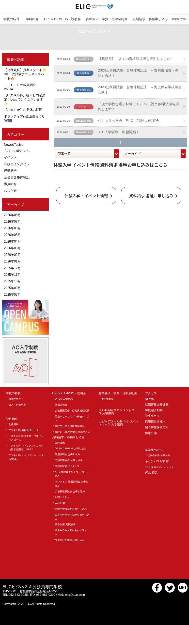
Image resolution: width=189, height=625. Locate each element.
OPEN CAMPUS (64, 398)
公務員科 (13, 424)
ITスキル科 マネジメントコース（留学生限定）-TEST (26, 447)
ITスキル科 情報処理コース (24, 430)
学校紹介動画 (154, 410)
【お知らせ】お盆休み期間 (23, 110)
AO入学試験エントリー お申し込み (72, 474)
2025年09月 (12, 288)
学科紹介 (12, 419)
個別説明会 (61, 404)
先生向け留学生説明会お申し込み (72, 516)
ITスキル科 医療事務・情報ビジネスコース (26, 438)
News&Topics (13, 144)
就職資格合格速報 (157, 404)
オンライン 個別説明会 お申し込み (71, 483)
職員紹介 (10, 184)
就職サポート (16, 398)
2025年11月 (12, 274)
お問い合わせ (62, 497)
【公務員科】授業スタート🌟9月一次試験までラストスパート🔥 (25, 74)
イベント (10, 157)
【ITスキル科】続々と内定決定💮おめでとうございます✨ (24, 99)
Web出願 (60, 503)
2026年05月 (12, 235)
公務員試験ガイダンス (67, 466)
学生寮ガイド (154, 416)
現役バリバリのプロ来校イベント (72, 418)
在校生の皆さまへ (17, 151)
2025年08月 (12, 294)
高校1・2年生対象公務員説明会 (72, 432)
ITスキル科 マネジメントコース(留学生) (26, 457)
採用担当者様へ (155, 421)
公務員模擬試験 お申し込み (70, 491)
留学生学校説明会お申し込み (71, 509)
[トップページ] (94, 6)
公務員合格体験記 (17, 177)
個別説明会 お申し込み (67, 454)
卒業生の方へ (154, 450)
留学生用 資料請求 (65, 524)
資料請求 (60, 442)
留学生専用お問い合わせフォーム (72, 532)
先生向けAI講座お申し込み (69, 540)
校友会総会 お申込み (158, 455)
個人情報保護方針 (157, 427)
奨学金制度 (107, 398)
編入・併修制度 (17, 404)
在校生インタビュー (18, 164)
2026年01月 (12, 261)
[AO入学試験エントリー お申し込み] (25, 360)
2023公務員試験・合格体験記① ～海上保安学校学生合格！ (140, 89)
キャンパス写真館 (157, 461)
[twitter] (170, 592)
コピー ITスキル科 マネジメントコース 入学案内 (118, 423)
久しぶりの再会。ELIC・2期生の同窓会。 (130, 121)
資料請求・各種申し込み (68, 437)
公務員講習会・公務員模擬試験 (72, 410)
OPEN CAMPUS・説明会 (69, 393)
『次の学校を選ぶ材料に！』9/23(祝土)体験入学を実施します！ (139, 106)
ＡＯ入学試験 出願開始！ (118, 132)
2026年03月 (12, 248)
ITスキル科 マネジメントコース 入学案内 (118, 412)
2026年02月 (12, 255)
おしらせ (10, 190)
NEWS (149, 399)
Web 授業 (151, 472)
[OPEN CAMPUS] (25, 317)
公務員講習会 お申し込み (69, 460)
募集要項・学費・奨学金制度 (118, 393)
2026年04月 (12, 241)
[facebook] (157, 592)
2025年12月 (12, 268)
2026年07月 (12, 221)
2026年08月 (12, 215)
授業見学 (10, 171)
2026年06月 (12, 228)
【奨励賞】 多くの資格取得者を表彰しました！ (136, 59)
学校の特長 (13, 393)
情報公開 (151, 433)
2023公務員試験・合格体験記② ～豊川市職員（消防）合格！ (138, 73)
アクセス (151, 393)
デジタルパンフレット (159, 467)
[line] (182, 592)
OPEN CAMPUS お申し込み (70, 448)
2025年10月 (12, 281)
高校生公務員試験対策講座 (69, 426)
